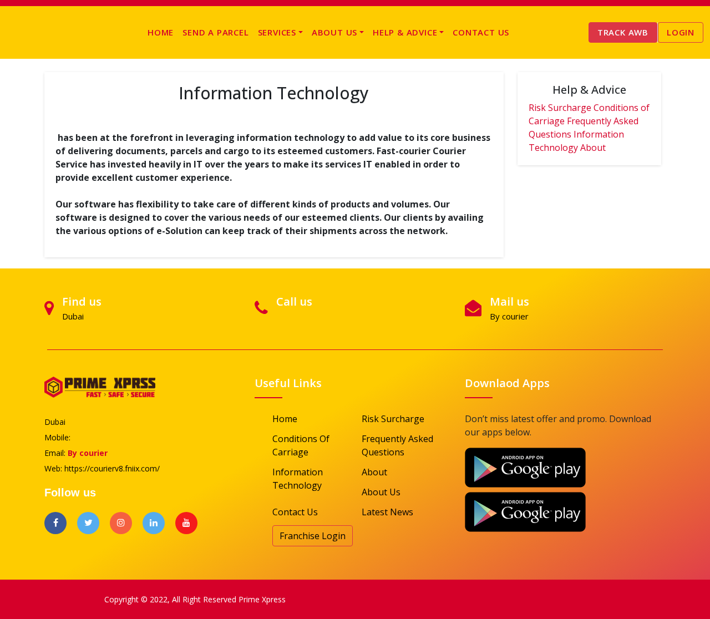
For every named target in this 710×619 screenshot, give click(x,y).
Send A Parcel (215, 32)
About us (381, 492)
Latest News (387, 512)
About (593, 147)
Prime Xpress (262, 599)
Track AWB (622, 32)
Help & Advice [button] (405, 32)
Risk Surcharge (560, 108)
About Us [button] (334, 32)
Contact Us (481, 32)
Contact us (295, 512)
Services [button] (277, 32)
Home (161, 32)
